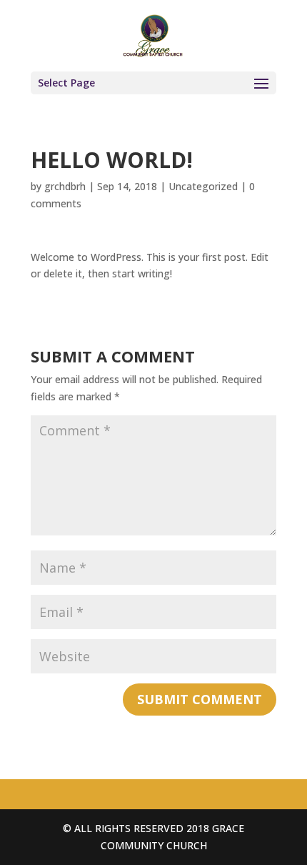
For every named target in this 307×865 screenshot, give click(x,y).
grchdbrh (65, 186)
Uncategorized (203, 186)
